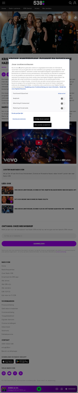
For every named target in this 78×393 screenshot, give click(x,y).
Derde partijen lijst (17, 113)
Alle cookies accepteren (42, 125)
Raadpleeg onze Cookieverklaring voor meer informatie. (42, 87)
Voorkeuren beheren (19, 119)
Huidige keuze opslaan (42, 119)
